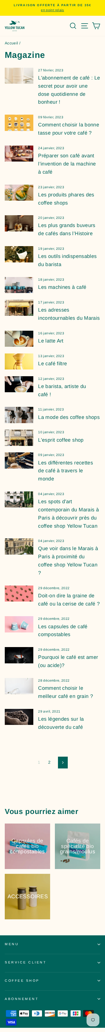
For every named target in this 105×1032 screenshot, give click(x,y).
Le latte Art (50, 341)
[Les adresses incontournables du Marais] (19, 308)
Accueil (11, 43)
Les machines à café (62, 287)
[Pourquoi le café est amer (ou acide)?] (19, 655)
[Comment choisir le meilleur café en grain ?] (19, 686)
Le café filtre (52, 363)
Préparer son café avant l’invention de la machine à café (67, 164)
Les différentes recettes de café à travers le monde (65, 471)
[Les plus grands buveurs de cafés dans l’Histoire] (19, 223)
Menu (12, 944)
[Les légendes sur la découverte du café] (19, 717)
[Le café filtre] (19, 361)
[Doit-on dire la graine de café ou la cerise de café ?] (19, 594)
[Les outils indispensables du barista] (19, 254)
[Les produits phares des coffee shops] (19, 193)
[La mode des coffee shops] (19, 415)
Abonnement (21, 999)
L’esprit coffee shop (60, 440)
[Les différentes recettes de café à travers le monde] (19, 460)
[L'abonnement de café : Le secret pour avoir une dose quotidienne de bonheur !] (19, 76)
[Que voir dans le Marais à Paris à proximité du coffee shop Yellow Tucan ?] (19, 546)
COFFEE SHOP (22, 980)
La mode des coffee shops (69, 417)
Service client (25, 962)
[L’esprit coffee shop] (19, 438)
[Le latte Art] (19, 339)
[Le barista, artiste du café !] (19, 384)
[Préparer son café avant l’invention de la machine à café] (19, 154)
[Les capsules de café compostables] (19, 624)
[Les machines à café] (19, 285)
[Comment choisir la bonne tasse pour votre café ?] (19, 123)
